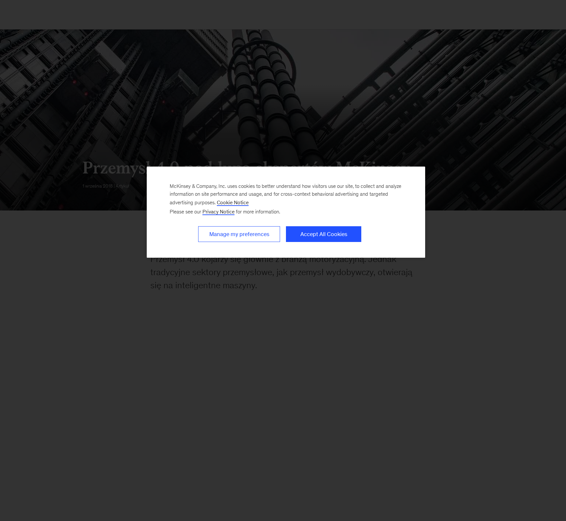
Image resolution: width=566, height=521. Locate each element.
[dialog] (286, 212)
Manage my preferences (239, 234)
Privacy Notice (218, 211)
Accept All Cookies (323, 234)
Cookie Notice (233, 202)
